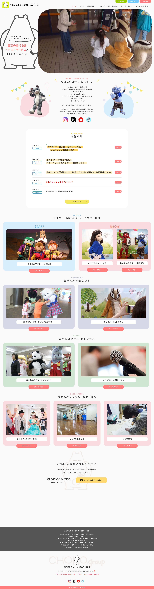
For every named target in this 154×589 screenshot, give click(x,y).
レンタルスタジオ (77, 439)
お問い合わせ (146, 1)
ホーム (74, 6)
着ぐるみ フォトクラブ (113, 322)
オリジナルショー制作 (97, 263)
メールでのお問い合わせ (93, 480)
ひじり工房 (127, 439)
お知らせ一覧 (77, 201)
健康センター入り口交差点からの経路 (77, 547)
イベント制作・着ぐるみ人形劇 (107, 6)
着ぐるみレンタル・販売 (27, 439)
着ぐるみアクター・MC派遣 (39, 264)
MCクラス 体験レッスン (113, 380)
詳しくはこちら (39, 270)
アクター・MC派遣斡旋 (87, 6)
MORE (117, 147)
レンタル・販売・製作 (141, 6)
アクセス (134, 1)
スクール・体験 (125, 6)
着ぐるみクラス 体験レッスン (39, 380)
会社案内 (122, 1)
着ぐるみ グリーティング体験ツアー (38, 322)
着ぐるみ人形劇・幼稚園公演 (132, 263)
